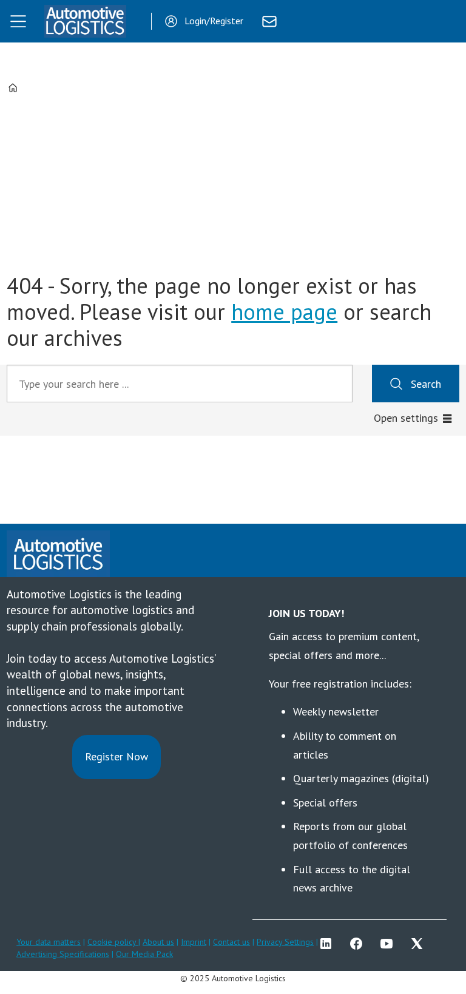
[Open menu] (18, 21)
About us (158, 941)
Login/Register (213, 21)
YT (389, 943)
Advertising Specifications (62, 953)
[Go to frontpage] (84, 21)
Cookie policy (112, 941)
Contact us (231, 941)
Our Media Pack (144, 953)
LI (329, 943)
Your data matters (48, 941)
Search (426, 384)
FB (359, 943)
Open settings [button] (406, 418)
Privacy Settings (285, 941)
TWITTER (420, 943)
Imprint (193, 941)
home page (284, 311)
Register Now (116, 756)
